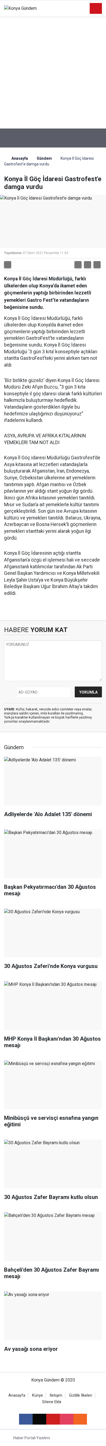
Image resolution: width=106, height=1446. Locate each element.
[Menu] (96, 9)
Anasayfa (19, 158)
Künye (37, 1395)
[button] (78, 264)
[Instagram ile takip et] (66, 1419)
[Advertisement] (53, 73)
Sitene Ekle (51, 1402)
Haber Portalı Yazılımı (31, 1438)
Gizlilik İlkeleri (80, 1395)
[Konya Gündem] (20, 8)
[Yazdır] (7, 264)
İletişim (56, 1395)
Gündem (44, 158)
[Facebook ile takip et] (26, 1419)
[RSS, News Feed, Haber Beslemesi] (80, 1419)
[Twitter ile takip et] (39, 1419)
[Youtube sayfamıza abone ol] (53, 1419)
